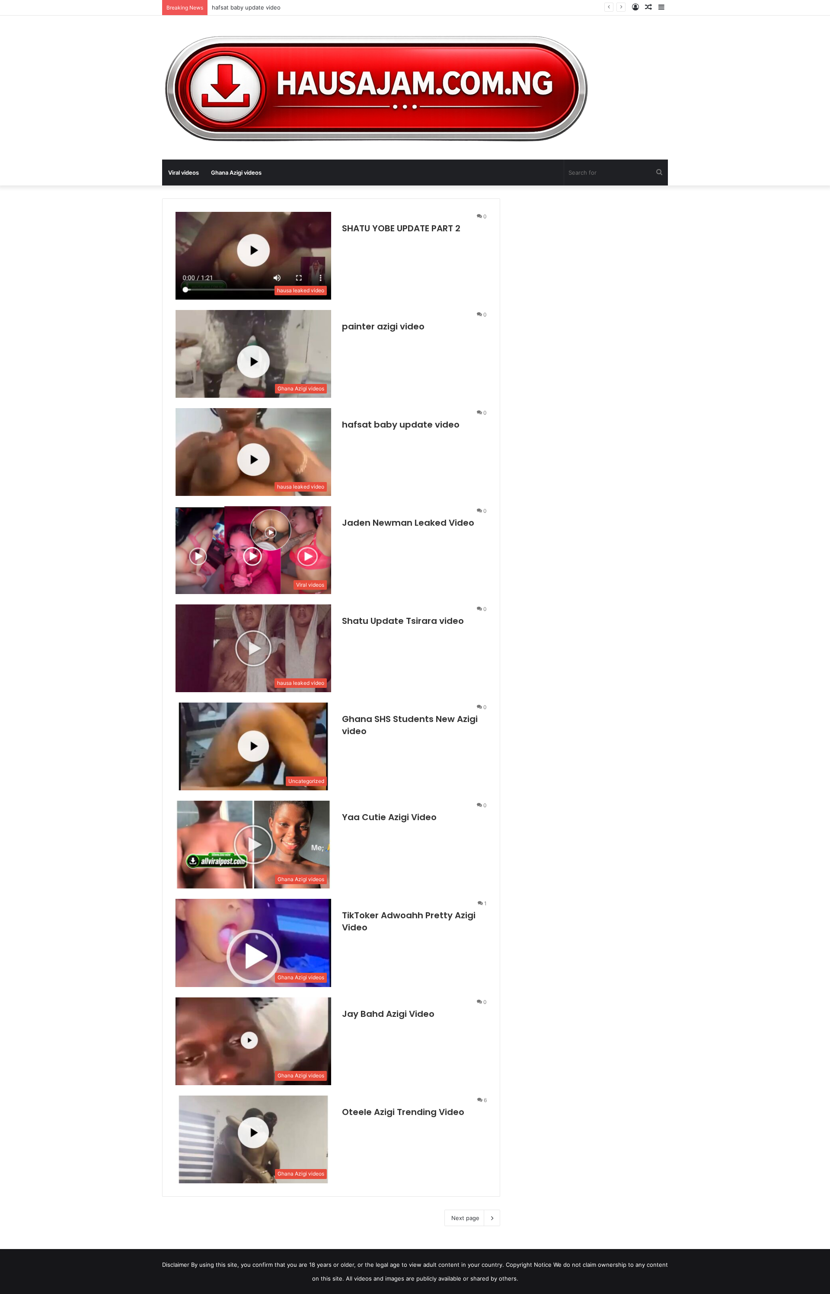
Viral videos (183, 172)
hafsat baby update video (246, 7)
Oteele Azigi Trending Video (403, 1112)
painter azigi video (383, 326)
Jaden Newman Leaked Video (408, 523)
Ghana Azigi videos (236, 172)
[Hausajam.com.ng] (375, 87)
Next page (465, 1217)
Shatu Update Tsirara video (403, 621)
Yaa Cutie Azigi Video (389, 817)
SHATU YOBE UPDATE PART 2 (401, 228)
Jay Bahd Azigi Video (388, 1014)
